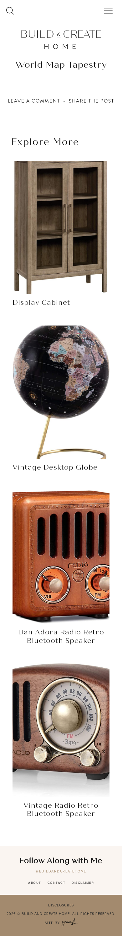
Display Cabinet (41, 302)
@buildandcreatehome (61, 871)
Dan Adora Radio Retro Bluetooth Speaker (61, 636)
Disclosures (61, 905)
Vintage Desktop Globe (55, 467)
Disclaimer (83, 882)
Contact (57, 882)
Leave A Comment (34, 101)
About (34, 882)
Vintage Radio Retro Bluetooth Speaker (61, 809)
